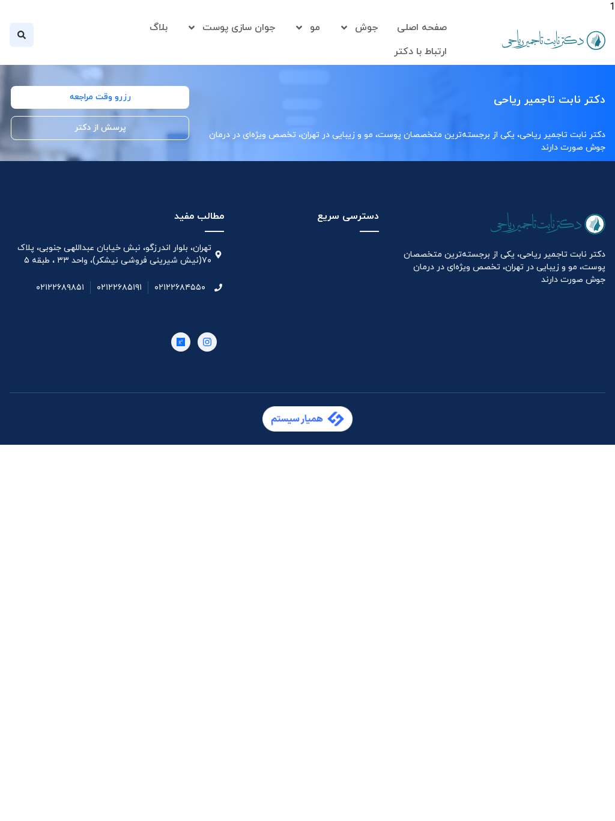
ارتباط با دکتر (420, 51)
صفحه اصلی (422, 27)
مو (315, 27)
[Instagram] (207, 342)
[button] (22, 35)
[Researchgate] (180, 342)
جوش (366, 27)
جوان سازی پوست (238, 27)
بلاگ (159, 27)
